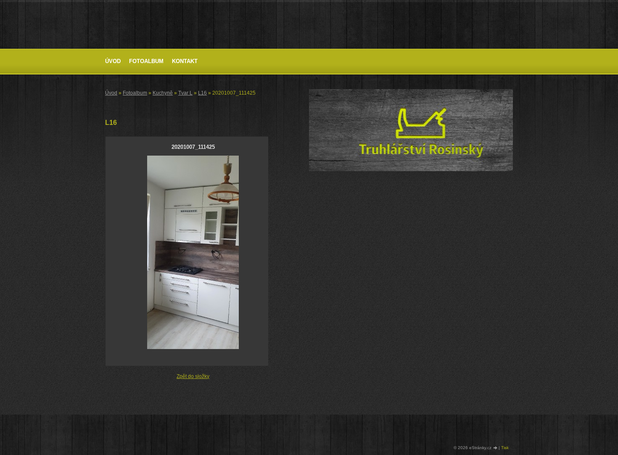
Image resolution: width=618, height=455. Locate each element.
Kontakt (185, 61)
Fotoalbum (146, 61)
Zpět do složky (193, 376)
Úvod (113, 61)
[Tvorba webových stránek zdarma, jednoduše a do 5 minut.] (496, 448)
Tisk (505, 447)
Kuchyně (163, 93)
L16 (202, 93)
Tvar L (185, 93)
